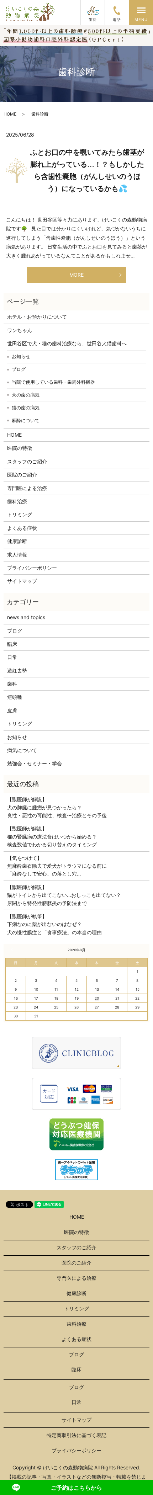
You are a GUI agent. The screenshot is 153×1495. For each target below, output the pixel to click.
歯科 (12, 684)
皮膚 (12, 710)
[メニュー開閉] (141, 10)
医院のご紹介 (22, 475)
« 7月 (13, 949)
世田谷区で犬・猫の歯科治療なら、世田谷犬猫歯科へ (67, 343)
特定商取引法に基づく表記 (76, 1435)
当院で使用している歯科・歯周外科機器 (53, 382)
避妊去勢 (17, 670)
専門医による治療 (27, 488)
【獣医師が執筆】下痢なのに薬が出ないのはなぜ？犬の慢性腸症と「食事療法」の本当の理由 (54, 924)
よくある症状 (22, 528)
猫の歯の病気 (25, 407)
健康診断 (17, 541)
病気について (22, 750)
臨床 (12, 644)
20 (97, 998)
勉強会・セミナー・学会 (34, 763)
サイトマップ (22, 581)
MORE (76, 275)
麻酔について (25, 420)
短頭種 (14, 697)
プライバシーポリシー (32, 568)
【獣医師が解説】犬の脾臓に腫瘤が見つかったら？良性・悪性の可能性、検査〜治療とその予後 (57, 807)
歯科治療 (17, 501)
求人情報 (17, 555)
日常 (12, 657)
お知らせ (21, 356)
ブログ (19, 369)
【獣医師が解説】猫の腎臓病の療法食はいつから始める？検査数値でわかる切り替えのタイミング (52, 836)
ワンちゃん (19, 330)
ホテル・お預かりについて (37, 317)
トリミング (19, 514)
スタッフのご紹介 (27, 461)
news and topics (26, 617)
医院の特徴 (19, 448)
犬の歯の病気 (25, 395)
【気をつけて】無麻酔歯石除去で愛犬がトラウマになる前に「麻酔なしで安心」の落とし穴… (57, 866)
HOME (10, 114)
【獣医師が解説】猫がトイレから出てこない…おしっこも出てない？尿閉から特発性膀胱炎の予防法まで (64, 895)
